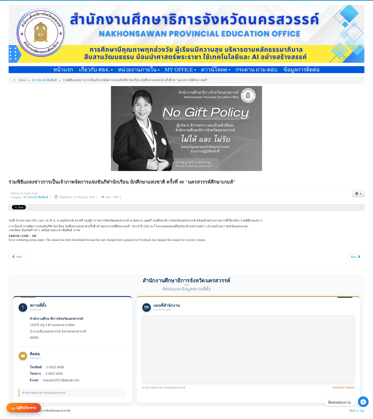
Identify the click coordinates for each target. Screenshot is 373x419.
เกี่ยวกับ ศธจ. (94, 69)
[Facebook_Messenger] (363, 412)
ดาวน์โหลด (214, 69)
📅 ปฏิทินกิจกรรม (23, 408)
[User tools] (358, 194)
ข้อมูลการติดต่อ (301, 69)
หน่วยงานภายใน (137, 69)
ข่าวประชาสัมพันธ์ (35, 197)
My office (179, 69)
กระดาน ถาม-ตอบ (256, 69)
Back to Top (356, 410)
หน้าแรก (63, 69)
